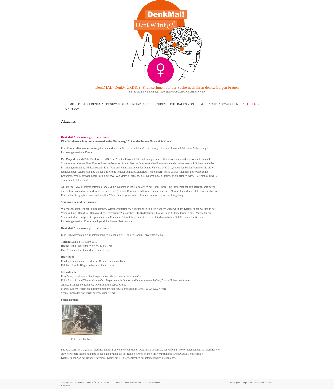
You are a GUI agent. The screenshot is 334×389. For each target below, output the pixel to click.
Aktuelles (250, 104)
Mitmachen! (141, 104)
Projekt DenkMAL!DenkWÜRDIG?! (103, 104)
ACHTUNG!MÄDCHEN (223, 104)
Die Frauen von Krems (187, 104)
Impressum (247, 382)
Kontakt (72, 109)
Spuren (160, 104)
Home (69, 104)
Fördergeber (235, 382)
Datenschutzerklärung (264, 382)
